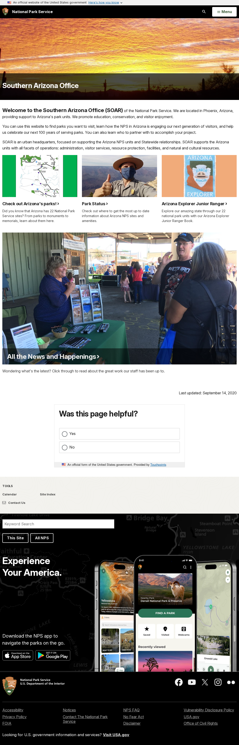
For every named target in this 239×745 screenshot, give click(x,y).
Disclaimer (132, 723)
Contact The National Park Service (85, 719)
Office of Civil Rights (201, 723)
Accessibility (12, 710)
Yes (72, 433)
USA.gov (191, 716)
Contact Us (16, 503)
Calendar (9, 494)
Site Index (48, 494)
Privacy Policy (14, 716)
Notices (69, 710)
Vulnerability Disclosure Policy (209, 710)
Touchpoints (158, 464)
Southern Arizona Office (40, 85)
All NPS (42, 538)
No (72, 447)
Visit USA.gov (116, 734)
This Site (15, 538)
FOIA (6, 723)
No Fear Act (133, 716)
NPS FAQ (131, 710)
